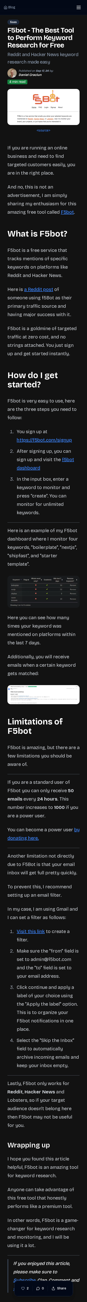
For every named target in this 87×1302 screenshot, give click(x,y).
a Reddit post (38, 289)
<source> (43, 130)
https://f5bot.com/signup (44, 440)
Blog (11, 7)
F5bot (67, 212)
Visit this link (31, 931)
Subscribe (24, 1280)
